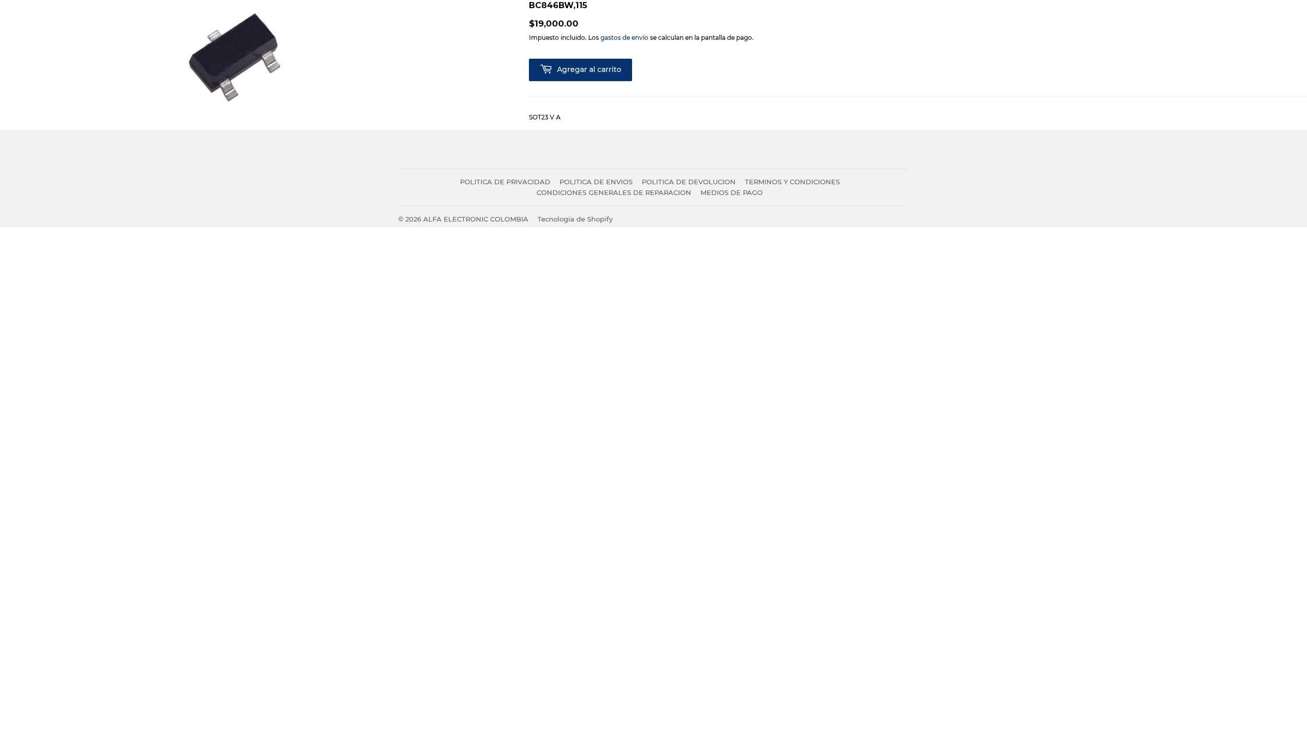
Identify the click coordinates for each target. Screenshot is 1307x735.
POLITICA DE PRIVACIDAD (505, 182)
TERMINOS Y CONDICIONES (792, 182)
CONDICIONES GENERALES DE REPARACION (614, 192)
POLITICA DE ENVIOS (596, 182)
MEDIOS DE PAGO (731, 192)
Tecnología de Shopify (575, 219)
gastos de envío (624, 37)
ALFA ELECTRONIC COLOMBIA (475, 219)
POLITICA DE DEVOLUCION (689, 182)
